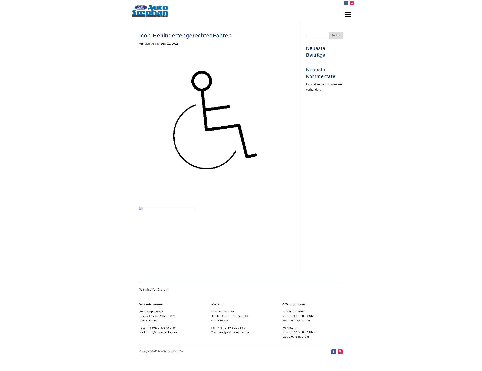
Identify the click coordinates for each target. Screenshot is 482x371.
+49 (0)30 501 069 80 (161, 327)
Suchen (336, 35)
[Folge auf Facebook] (346, 3)
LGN (180, 351)
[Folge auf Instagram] (352, 3)
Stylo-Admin (151, 43)
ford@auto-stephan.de (162, 332)
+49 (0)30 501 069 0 (232, 327)
